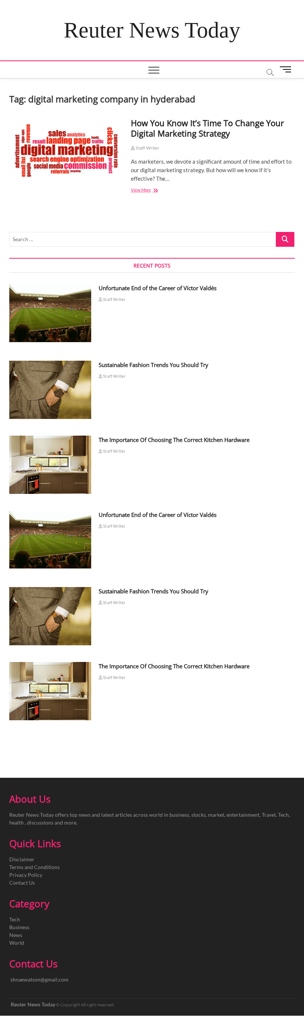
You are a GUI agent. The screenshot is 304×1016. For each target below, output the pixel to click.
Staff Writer (147, 148)
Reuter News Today (152, 30)
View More (150, 190)
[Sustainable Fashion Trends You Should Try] (50, 390)
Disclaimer (21, 859)
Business (19, 927)
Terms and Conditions (34, 867)
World (16, 943)
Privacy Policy (25, 875)
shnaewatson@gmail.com (39, 979)
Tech (14, 919)
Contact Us (22, 882)
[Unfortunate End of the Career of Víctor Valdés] (50, 313)
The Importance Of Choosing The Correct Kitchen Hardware (174, 439)
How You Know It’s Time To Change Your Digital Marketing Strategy (207, 128)
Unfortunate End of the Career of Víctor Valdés (158, 288)
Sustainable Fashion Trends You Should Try (153, 364)
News (15, 935)
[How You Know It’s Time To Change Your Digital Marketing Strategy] (66, 151)
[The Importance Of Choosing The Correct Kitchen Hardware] (50, 465)
